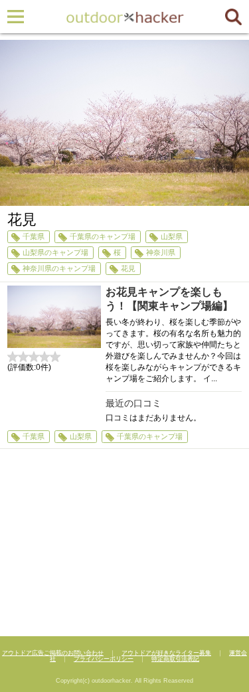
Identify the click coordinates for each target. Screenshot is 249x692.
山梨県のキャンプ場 (55, 252)
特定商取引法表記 (175, 658)
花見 (128, 268)
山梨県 (172, 236)
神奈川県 (160, 252)
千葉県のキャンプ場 (102, 236)
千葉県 (33, 236)
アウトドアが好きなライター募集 (166, 652)
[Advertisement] (124, 544)
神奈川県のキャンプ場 (59, 268)
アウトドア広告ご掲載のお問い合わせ (53, 652)
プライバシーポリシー (103, 658)
